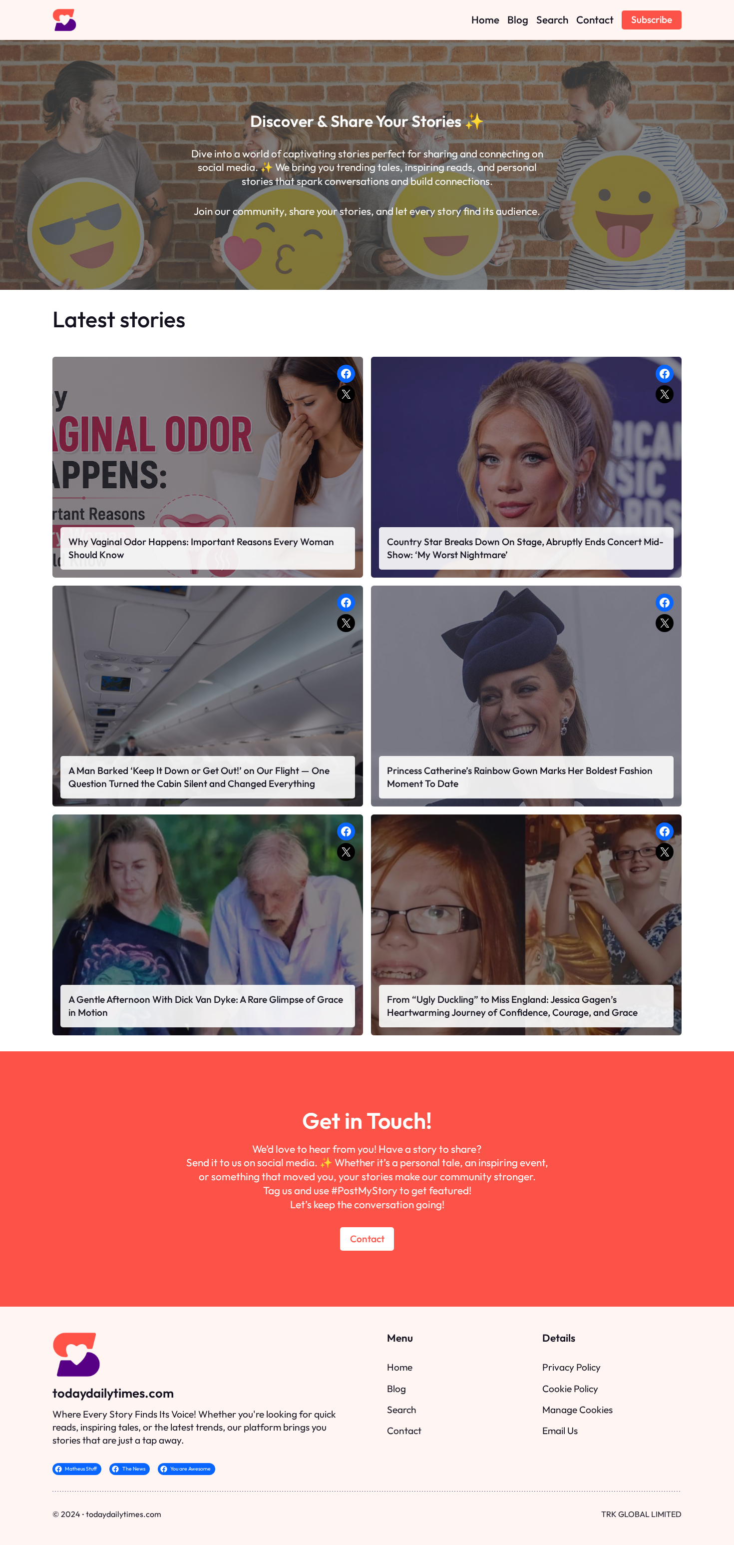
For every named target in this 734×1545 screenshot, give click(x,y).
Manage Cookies (577, 1410)
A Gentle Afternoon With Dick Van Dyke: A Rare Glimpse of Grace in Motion (205, 1005)
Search (401, 1410)
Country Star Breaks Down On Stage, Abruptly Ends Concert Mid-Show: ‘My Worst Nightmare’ (525, 548)
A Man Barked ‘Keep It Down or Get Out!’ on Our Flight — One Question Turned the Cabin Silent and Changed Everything (199, 777)
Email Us (560, 1431)
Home (399, 1367)
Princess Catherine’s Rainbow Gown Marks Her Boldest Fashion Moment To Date (520, 777)
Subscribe (651, 19)
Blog (396, 1389)
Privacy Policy (571, 1367)
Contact (367, 1239)
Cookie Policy (570, 1389)
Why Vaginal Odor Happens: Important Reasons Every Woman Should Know (201, 548)
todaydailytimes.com (113, 1393)
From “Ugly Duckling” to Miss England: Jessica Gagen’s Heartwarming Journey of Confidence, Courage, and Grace (512, 1005)
